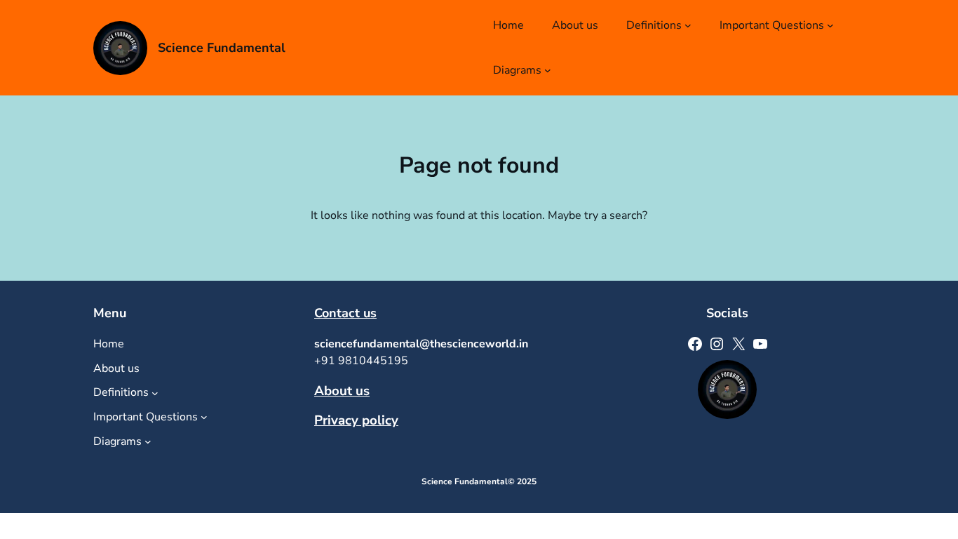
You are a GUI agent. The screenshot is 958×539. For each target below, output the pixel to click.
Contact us (345, 313)
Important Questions (772, 25)
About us (342, 391)
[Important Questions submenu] (830, 25)
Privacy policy (356, 420)
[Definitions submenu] (687, 25)
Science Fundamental (221, 47)
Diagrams (517, 70)
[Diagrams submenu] (547, 70)
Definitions (654, 25)
